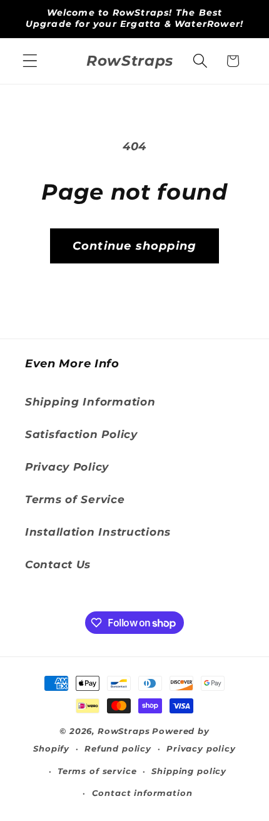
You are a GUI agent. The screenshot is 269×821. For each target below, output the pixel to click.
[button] (30, 61)
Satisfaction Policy (81, 434)
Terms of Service (75, 499)
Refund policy (117, 748)
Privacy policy (201, 748)
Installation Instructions (98, 532)
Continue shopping (134, 246)
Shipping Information (90, 401)
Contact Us (58, 564)
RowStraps (124, 731)
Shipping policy (188, 771)
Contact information (142, 793)
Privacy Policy (67, 467)
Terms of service (97, 771)
